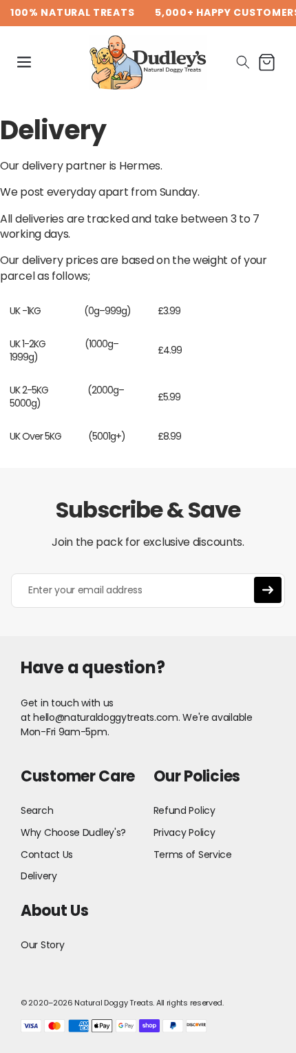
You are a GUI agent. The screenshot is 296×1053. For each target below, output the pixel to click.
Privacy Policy (184, 832)
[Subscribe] (268, 590)
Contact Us (47, 854)
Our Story (42, 945)
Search (37, 810)
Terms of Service (193, 854)
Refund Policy (184, 810)
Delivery (39, 876)
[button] (24, 62)
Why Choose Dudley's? (73, 832)
